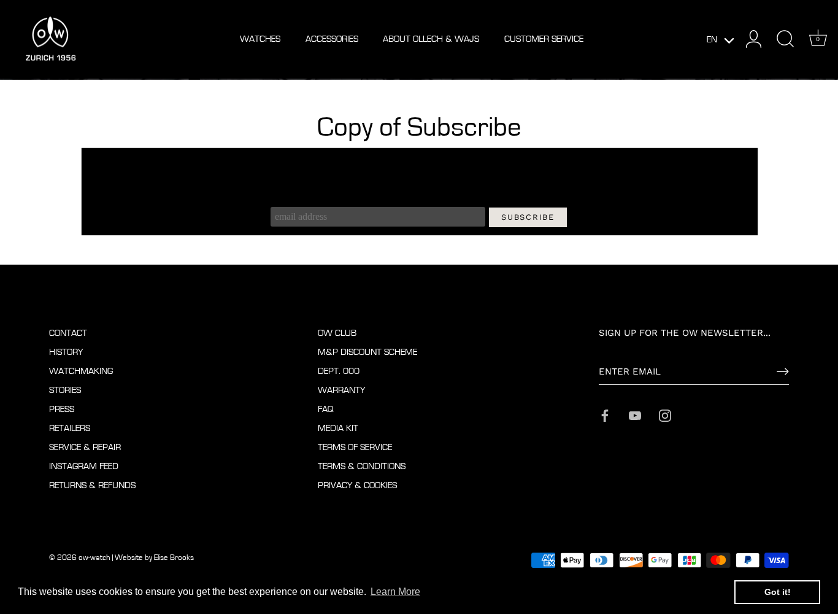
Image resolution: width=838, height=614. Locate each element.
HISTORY (66, 352)
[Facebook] (605, 414)
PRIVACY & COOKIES (357, 485)
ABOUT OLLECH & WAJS (431, 39)
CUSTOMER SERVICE (543, 39)
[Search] (785, 39)
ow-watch (94, 558)
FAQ (326, 409)
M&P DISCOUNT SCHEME (367, 352)
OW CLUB (337, 333)
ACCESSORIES (332, 39)
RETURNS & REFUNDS (92, 485)
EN (712, 39)
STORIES (65, 390)
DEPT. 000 (338, 371)
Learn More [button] (395, 591)
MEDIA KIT (338, 428)
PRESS (61, 409)
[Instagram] (665, 414)
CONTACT (68, 333)
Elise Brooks (174, 558)
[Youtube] (635, 414)
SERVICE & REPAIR (85, 447)
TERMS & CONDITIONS (362, 466)
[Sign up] (783, 371)
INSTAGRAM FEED (83, 466)
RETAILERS (69, 428)
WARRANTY (341, 390)
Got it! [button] (777, 592)
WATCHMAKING (81, 371)
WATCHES (260, 39)
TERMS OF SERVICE (355, 447)
